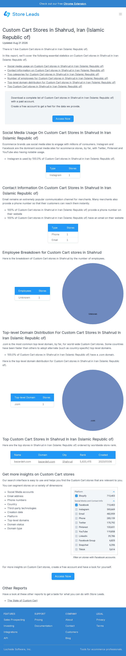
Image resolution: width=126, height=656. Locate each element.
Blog (68, 638)
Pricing (39, 619)
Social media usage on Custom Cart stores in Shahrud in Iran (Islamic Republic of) (55, 66)
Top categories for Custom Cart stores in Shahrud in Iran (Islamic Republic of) (53, 74)
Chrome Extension (75, 3)
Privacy (100, 619)
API (6, 638)
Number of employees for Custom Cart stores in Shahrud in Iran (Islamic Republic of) (57, 78)
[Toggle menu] (120, 14)
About (69, 619)
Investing (9, 625)
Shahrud (67, 461)
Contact (70, 625)
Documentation (43, 625)
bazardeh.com (46, 461)
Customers (71, 631)
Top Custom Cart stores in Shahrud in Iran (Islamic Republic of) (44, 86)
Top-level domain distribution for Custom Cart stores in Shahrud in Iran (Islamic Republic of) (61, 82)
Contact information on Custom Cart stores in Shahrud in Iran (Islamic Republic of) (55, 70)
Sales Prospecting (14, 619)
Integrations (11, 631)
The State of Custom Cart (22, 600)
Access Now (63, 118)
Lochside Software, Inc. (17, 649)
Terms (100, 625)
